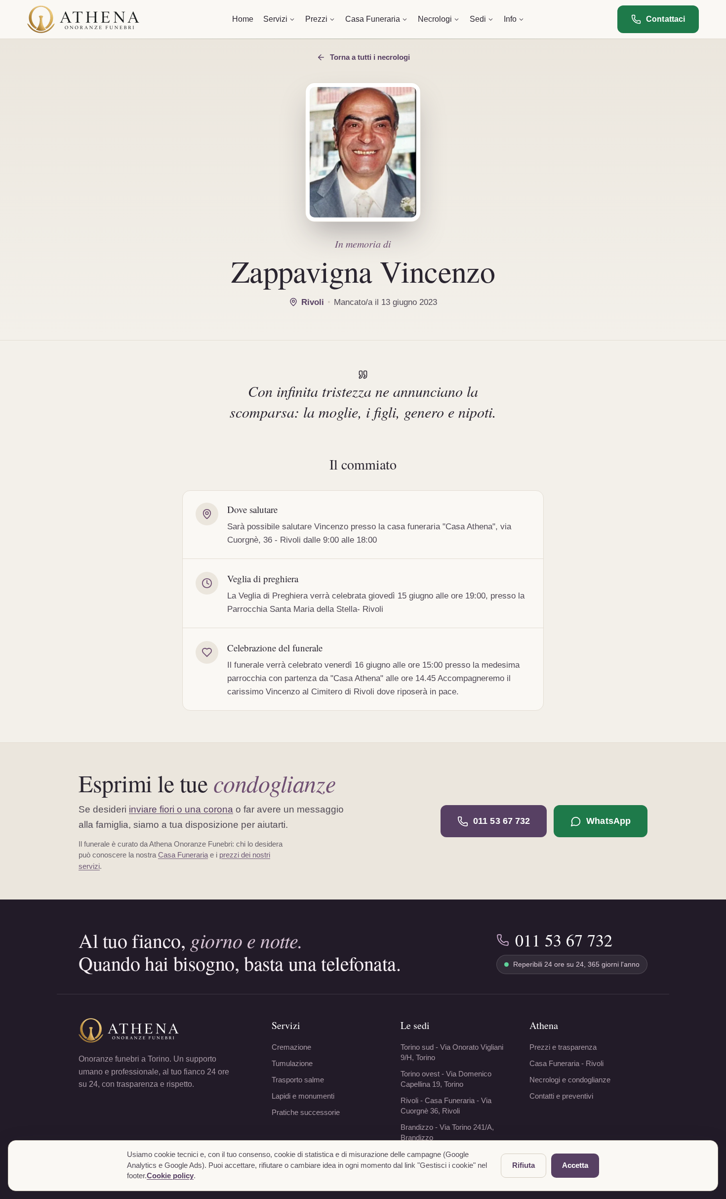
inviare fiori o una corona (181, 809)
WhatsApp (608, 821)
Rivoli (312, 302)
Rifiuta (523, 1165)
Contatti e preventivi (561, 1096)
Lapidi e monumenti (303, 1096)
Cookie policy (170, 1176)
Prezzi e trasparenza (563, 1047)
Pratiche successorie (306, 1112)
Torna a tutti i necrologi (370, 57)
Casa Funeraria (183, 855)
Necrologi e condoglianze (569, 1079)
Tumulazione (292, 1063)
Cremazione (291, 1047)
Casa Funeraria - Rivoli (566, 1063)
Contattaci (665, 19)
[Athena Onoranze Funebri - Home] (83, 19)
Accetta (575, 1165)
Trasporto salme (298, 1079)
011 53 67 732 (501, 821)
